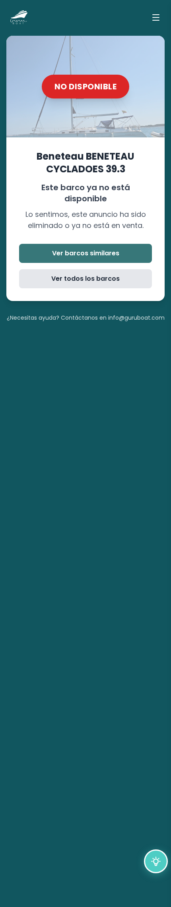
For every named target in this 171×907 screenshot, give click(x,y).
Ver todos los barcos (85, 278)
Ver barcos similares (85, 253)
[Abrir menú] (156, 17)
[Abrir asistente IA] (156, 861)
